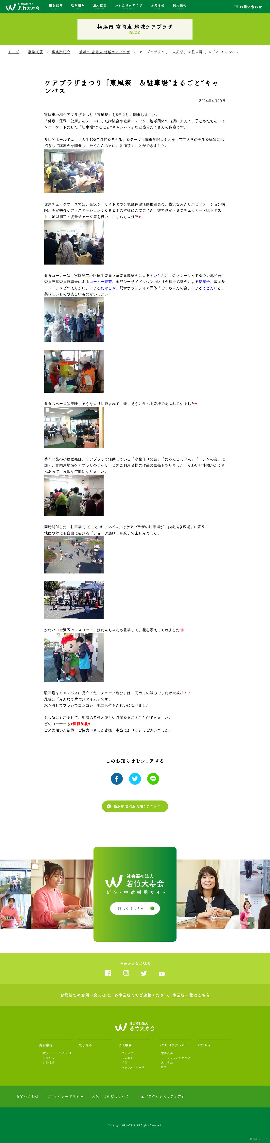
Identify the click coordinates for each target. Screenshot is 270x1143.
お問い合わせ (251, 7)
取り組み (85, 1045)
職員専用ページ (259, 1139)
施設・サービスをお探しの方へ (57, 1055)
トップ (13, 52)
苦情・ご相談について (110, 1096)
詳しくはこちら (131, 908)
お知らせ (204, 1045)
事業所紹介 (61, 52)
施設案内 (46, 1045)
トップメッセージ (133, 1067)
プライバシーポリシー (65, 1096)
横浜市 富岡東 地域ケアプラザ (104, 52)
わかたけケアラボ (171, 1045)
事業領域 (48, 1062)
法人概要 (125, 1045)
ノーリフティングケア (175, 1058)
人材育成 (167, 1062)
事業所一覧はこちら (191, 995)
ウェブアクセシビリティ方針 (161, 1096)
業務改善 (167, 1053)
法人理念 (127, 1053)
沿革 (124, 1062)
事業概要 (35, 52)
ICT (163, 1067)
